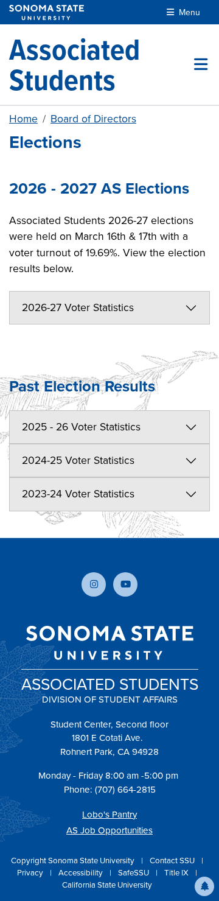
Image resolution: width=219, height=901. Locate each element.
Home (23, 119)
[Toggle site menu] (200, 64)
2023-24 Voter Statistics (78, 494)
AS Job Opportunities (109, 830)
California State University (107, 885)
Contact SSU (173, 860)
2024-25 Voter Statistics (78, 460)
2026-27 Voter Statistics (78, 307)
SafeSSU (134, 872)
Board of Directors (93, 119)
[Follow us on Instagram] (94, 584)
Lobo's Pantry (109, 814)
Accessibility (81, 872)
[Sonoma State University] (46, 12)
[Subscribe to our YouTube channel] (125, 584)
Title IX (177, 872)
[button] (204, 886)
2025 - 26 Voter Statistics (81, 427)
